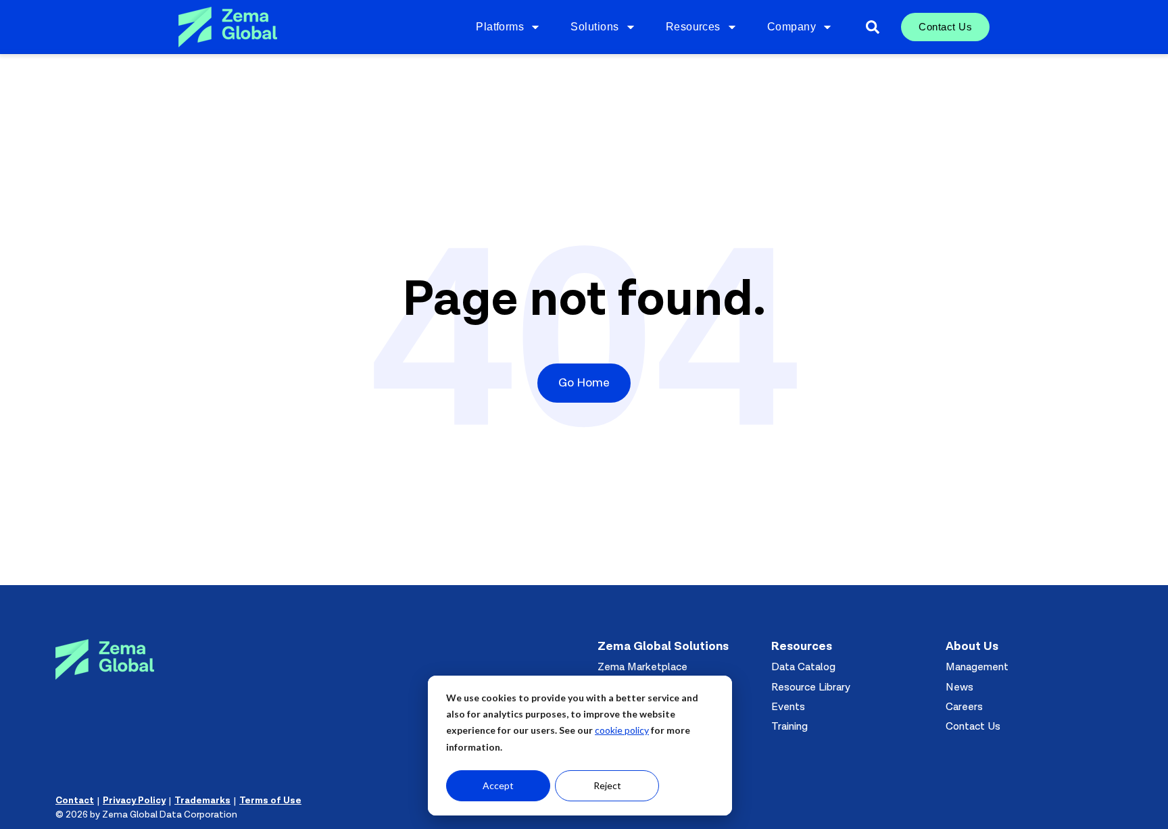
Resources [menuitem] (693, 26)
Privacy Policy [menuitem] (134, 800)
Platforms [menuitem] (500, 26)
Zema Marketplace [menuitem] (642, 667)
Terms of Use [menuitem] (270, 800)
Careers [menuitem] (964, 707)
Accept (498, 785)
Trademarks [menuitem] (202, 800)
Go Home (584, 383)
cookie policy (622, 730)
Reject (607, 785)
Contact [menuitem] (74, 800)
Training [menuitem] (789, 726)
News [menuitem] (959, 687)
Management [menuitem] (977, 667)
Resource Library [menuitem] (810, 687)
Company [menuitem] (791, 26)
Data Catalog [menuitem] (803, 667)
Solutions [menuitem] (594, 26)
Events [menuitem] (788, 707)
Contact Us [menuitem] (945, 26)
